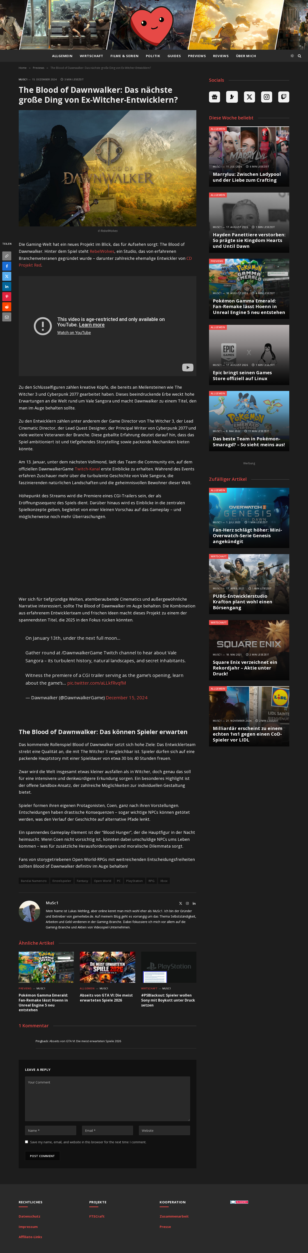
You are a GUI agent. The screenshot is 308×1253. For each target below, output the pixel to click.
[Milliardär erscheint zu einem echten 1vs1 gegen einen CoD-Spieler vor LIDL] (249, 716)
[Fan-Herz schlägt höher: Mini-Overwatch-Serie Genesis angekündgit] (249, 518)
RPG (152, 881)
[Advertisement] (107, 557)
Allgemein (62, 55)
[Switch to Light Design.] (292, 56)
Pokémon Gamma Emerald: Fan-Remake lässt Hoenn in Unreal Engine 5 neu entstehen (43, 1002)
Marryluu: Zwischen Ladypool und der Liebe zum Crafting (247, 177)
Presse (165, 1226)
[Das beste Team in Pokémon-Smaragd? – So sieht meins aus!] (249, 421)
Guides (174, 55)
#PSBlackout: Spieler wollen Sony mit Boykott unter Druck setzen (168, 1000)
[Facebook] (6, 266)
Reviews (221, 55)
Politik (153, 55)
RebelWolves (102, 251)
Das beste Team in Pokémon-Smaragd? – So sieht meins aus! (249, 441)
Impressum (28, 1226)
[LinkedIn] (6, 286)
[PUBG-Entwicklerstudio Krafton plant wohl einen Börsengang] (249, 584)
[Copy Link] (6, 255)
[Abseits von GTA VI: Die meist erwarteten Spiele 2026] (107, 967)
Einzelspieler (62, 881)
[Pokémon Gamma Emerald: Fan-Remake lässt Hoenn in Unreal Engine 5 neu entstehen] (46, 967)
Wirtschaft (91, 55)
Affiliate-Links (30, 1236)
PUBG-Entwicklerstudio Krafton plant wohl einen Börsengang (242, 602)
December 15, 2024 (126, 697)
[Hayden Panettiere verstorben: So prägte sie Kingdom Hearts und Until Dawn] (249, 223)
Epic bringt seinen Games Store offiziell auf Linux (242, 375)
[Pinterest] (6, 296)
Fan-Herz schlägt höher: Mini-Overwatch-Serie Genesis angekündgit (247, 535)
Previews (197, 55)
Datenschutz (29, 1216)
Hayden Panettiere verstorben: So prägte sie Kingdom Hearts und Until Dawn (249, 240)
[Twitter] (6, 276)
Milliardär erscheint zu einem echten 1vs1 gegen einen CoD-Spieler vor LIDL (247, 734)
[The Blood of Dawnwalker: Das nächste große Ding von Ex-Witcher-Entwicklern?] (107, 168)
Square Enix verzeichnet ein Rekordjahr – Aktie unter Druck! (245, 668)
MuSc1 (23, 79)
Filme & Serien (124, 55)
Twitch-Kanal (87, 469)
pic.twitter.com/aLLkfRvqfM (96, 683)
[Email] (6, 316)
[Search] (299, 56)
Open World (102, 881)
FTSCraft (97, 1216)
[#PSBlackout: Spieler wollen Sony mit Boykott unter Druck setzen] (168, 967)
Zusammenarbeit (174, 1216)
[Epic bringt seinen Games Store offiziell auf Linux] (249, 355)
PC (119, 881)
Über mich (246, 55)
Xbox (164, 881)
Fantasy (82, 881)
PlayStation (134, 881)
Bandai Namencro (34, 881)
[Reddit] (6, 306)
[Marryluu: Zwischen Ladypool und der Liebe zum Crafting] (249, 156)
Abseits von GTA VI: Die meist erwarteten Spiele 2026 (106, 998)
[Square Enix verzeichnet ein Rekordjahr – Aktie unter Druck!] (249, 650)
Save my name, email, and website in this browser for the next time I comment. (88, 1142)
